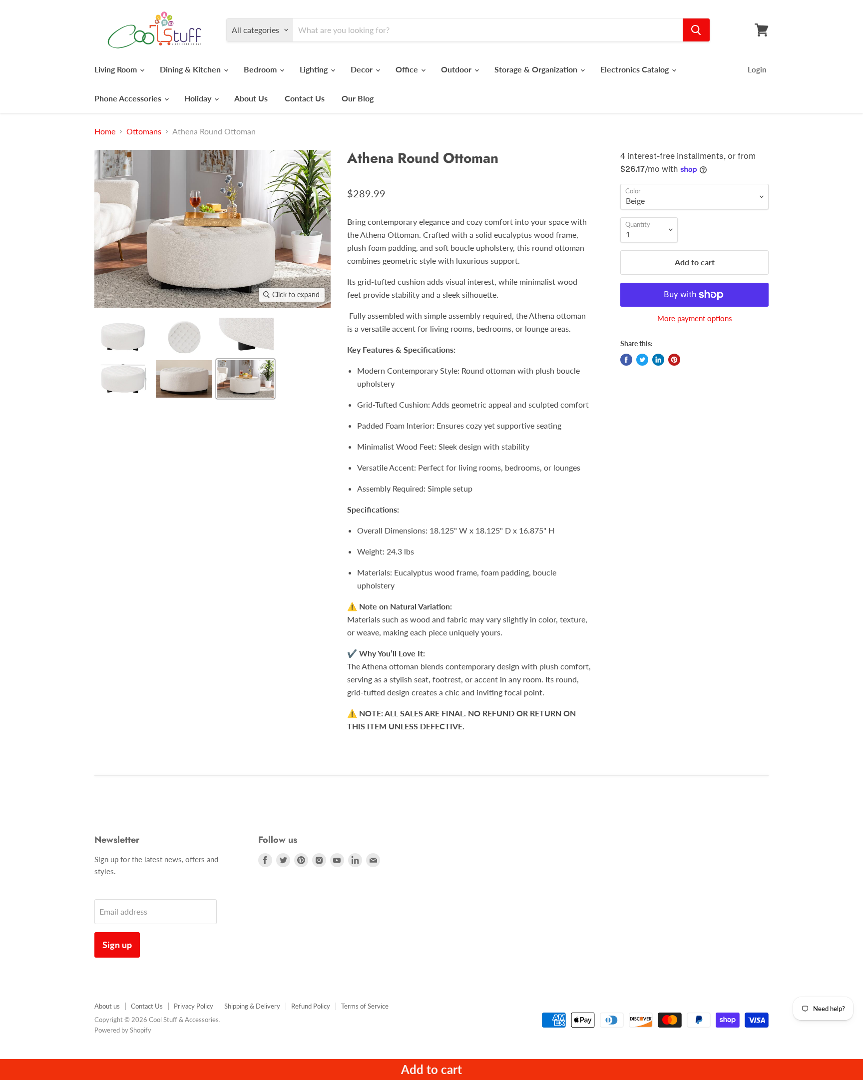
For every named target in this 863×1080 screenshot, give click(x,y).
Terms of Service (365, 1006)
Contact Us (305, 98)
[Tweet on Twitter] (642, 360)
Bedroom (261, 69)
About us (107, 1006)
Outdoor (457, 69)
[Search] (696, 29)
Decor (363, 69)
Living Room (116, 69)
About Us (251, 98)
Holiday (198, 98)
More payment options (694, 318)
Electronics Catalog (635, 69)
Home (104, 131)
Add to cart (431, 1069)
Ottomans (143, 131)
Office (408, 69)
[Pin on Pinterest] (674, 360)
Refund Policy (310, 1006)
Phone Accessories (128, 98)
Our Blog (358, 98)
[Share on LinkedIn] (658, 360)
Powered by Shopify (122, 1030)
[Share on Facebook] (626, 360)
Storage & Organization (536, 69)
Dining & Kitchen (191, 69)
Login (757, 69)
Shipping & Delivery (252, 1006)
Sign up (117, 944)
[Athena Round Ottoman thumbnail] (122, 336)
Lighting (315, 69)
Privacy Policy (193, 1006)
